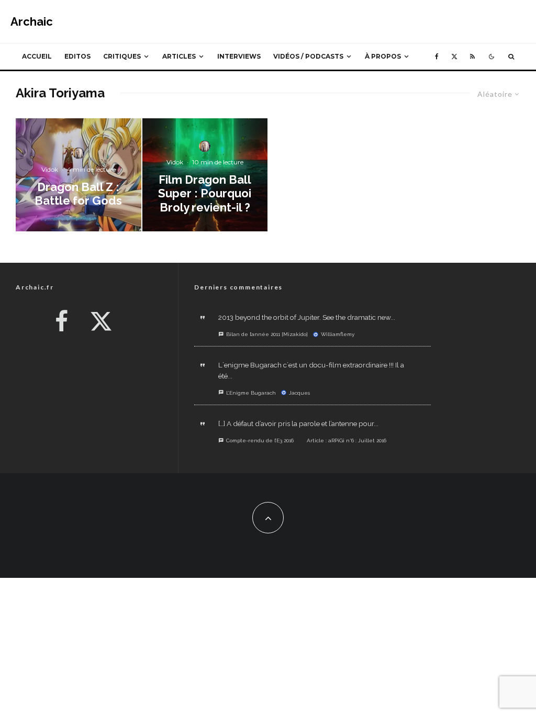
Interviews (239, 56)
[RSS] (472, 56)
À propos (383, 56)
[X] (454, 56)
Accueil (37, 56)
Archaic (31, 21)
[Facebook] (437, 56)
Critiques (122, 56)
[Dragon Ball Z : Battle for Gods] (78, 174)
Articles (179, 56)
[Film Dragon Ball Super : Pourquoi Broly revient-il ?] (205, 174)
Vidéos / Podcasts (308, 56)
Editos (77, 56)
